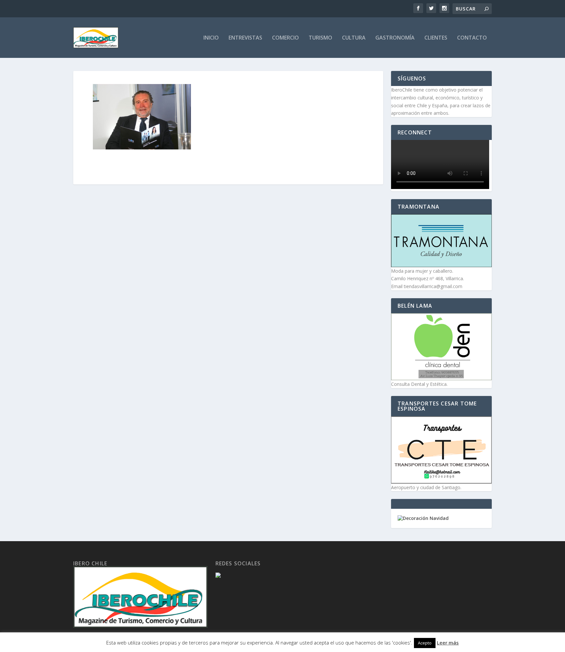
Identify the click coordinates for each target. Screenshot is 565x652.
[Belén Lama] (441, 346)
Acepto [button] (425, 643)
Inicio (211, 38)
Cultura (354, 38)
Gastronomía (395, 38)
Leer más (448, 642)
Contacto (472, 38)
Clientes (435, 38)
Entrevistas (245, 38)
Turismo (320, 38)
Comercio (285, 38)
